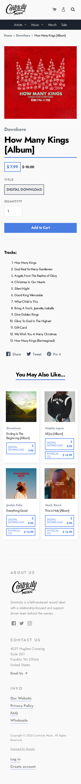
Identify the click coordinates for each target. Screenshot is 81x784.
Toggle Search (72, 9)
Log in (15, 759)
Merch (52, 24)
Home (8, 35)
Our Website (21, 698)
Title (9, 180)
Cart (54, 9)
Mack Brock (53, 505)
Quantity (13, 201)
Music (35, 24)
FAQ (14, 713)
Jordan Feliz (14, 505)
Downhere (23, 35)
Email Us (16, 673)
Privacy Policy (21, 705)
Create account (23, 766)
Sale (64, 24)
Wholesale (19, 720)
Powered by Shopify (22, 749)
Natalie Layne (54, 428)
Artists (18, 24)
